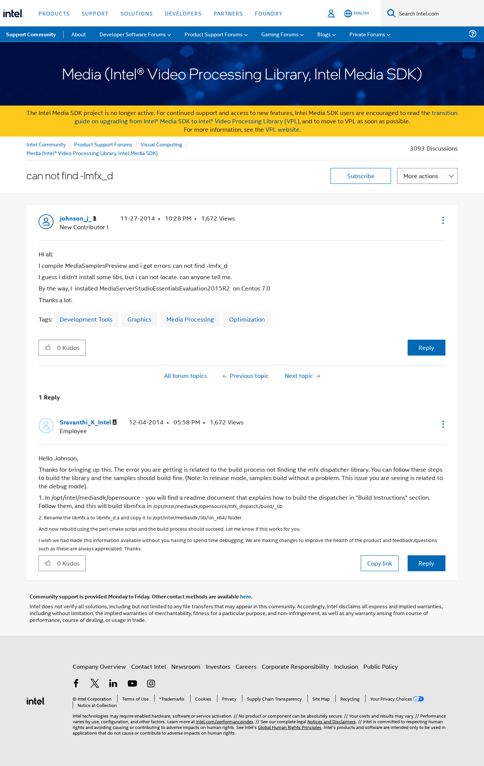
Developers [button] (183, 13)
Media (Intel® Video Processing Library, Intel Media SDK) (92, 153)
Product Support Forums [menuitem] (214, 34)
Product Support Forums (103, 144)
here (245, 596)
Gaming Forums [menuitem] (280, 34)
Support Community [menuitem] (31, 34)
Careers (246, 666)
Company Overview (99, 666)
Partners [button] (228, 13)
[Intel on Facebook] (76, 684)
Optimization (247, 319)
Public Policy (380, 666)
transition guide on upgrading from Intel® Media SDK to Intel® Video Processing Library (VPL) (266, 116)
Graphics (139, 319)
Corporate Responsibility (295, 666)
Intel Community (46, 144)
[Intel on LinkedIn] (113, 684)
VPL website (282, 129)
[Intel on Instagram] (150, 684)
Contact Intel (148, 666)
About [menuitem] (78, 34)
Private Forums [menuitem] (367, 34)
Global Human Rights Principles (289, 726)
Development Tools (86, 319)
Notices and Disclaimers (331, 721)
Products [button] (54, 13)
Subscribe (361, 175)
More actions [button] (420, 175)
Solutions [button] (137, 13)
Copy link (379, 563)
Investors (218, 666)
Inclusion (346, 666)
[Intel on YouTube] (132, 684)
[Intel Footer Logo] (35, 700)
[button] (442, 220)
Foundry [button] (269, 13)
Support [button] (95, 13)
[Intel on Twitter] (94, 684)
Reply (426, 347)
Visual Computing (161, 144)
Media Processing (190, 319)
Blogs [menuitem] (324, 34)
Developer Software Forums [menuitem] (132, 34)
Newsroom (185, 666)
